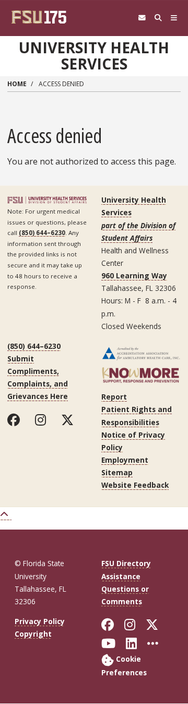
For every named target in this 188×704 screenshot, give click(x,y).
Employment (124, 460)
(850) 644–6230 (42, 233)
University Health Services (94, 56)
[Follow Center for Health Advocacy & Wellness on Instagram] (43, 420)
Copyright (33, 634)
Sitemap (117, 472)
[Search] (158, 18)
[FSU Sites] (174, 18)
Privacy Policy (40, 621)
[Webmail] (142, 18)
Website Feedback (135, 485)
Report (114, 397)
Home (17, 83)
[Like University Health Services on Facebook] (16, 420)
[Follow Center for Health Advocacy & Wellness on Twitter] (69, 420)
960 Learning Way (134, 275)
